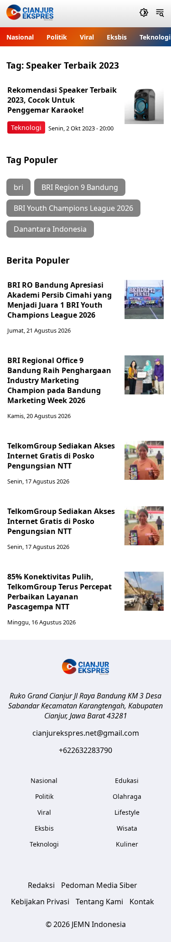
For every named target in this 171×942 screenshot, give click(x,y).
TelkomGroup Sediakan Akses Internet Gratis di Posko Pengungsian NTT (61, 456)
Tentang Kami (99, 902)
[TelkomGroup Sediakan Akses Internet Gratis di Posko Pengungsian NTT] (144, 460)
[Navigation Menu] (160, 14)
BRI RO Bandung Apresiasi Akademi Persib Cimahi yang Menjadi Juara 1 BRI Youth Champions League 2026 (59, 300)
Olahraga (127, 796)
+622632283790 (85, 750)
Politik (57, 37)
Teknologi (155, 37)
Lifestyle (127, 812)
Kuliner (127, 844)
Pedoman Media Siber (99, 885)
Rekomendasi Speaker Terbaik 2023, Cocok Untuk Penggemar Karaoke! (62, 100)
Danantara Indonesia (50, 229)
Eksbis (117, 37)
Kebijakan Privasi (40, 902)
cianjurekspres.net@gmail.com (85, 733)
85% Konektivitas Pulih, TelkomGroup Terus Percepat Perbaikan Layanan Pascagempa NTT (59, 592)
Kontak (142, 902)
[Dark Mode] (144, 14)
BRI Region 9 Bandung (79, 187)
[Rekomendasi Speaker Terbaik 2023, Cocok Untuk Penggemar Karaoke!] (144, 104)
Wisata (127, 828)
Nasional (20, 37)
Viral (87, 37)
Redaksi (41, 885)
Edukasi (127, 780)
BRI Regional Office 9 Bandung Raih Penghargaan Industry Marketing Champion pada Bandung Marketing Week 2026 (59, 380)
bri (18, 187)
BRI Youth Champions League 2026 (73, 208)
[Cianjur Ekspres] (29, 14)
